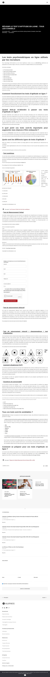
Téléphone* (6, 278)
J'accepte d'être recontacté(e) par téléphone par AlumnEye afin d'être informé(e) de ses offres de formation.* (14, 290)
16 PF (4, 402)
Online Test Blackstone (7, 79)
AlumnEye (12, 32)
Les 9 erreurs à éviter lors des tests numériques (20, 209)
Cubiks (6, 431)
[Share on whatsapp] (45, 466)
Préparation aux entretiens (18, 31)
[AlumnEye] (7, 2)
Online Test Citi (6, 76)
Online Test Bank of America (9, 73)
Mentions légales (5, 663)
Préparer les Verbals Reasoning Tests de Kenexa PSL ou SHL (22, 460)
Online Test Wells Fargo (8, 81)
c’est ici (19, 165)
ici (22, 165)
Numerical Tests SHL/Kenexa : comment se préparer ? (25, 494)
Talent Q (6, 428)
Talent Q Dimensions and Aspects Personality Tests (13, 408)
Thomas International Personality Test (10, 405)
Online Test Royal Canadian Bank (10, 74)
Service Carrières (5, 634)
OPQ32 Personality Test (8, 403)
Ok (25, 675)
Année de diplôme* (7, 283)
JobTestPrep (38, 63)
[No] (48, 674)
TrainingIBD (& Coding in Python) (9, 622)
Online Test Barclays (7, 77)
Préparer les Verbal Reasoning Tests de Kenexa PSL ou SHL (39, 484)
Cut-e (6, 433)
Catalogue (4, 631)
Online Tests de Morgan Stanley (9, 71)
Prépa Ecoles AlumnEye (7, 616)
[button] (47, 2)
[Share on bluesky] (47, 466)
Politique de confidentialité (8, 665)
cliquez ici (23, 162)
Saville (6, 429)
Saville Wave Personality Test (9, 406)
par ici (12, 378)
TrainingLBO (4, 624)
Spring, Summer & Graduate (29, 31)
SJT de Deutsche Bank (8, 69)
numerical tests (6, 465)
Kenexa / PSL (8, 426)
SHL (6, 425)
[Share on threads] (43, 466)
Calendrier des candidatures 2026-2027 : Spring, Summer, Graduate (9, 495)
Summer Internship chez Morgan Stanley (31, 455)
